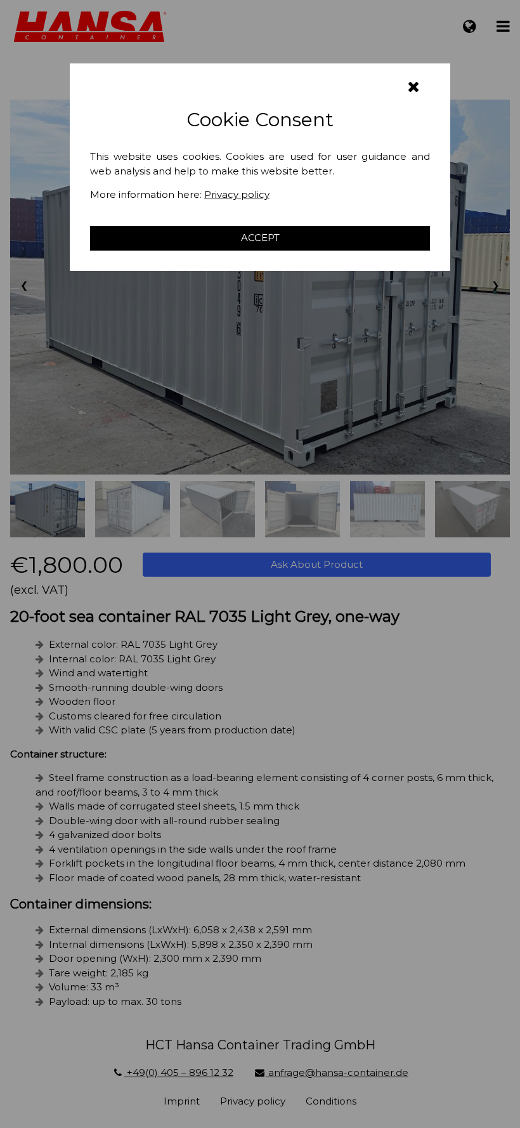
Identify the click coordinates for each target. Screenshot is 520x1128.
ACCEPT (260, 238)
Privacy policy (237, 194)
